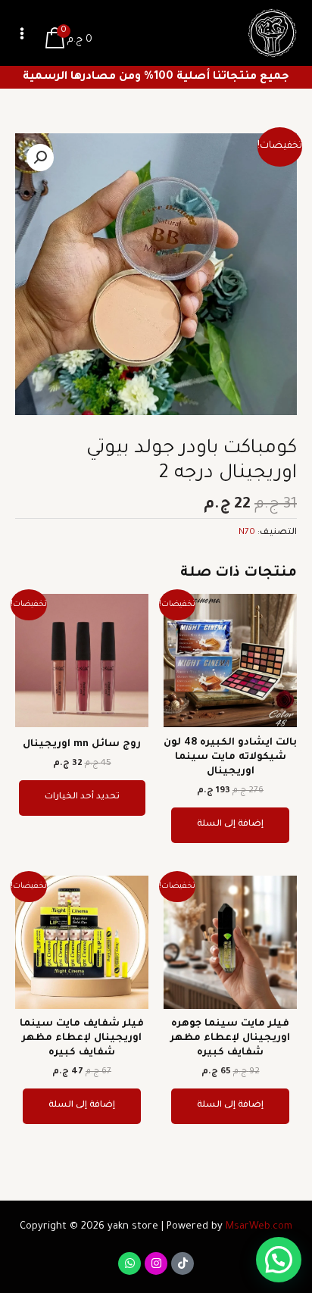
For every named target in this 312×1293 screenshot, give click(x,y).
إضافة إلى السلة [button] (230, 824)
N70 (247, 533)
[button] (40, 157)
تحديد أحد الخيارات (82, 797)
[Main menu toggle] (22, 33)
